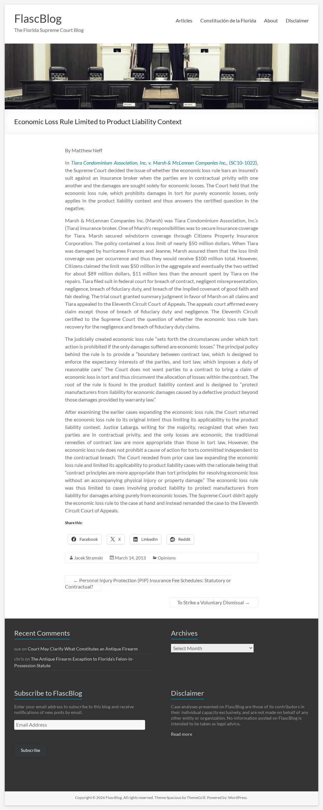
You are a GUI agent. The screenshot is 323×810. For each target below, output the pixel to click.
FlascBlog (38, 18)
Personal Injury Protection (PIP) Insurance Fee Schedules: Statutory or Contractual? (148, 583)
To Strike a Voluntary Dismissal (213, 602)
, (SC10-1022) (164, 163)
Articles (184, 20)
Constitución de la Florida (228, 20)
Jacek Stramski (88, 557)
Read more (181, 734)
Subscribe (30, 750)
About (271, 20)
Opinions (167, 557)
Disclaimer (297, 20)
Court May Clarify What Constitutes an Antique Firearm (83, 648)
